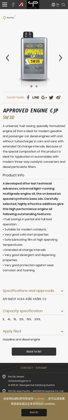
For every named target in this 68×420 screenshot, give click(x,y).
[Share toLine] (35, 97)
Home (10, 17)
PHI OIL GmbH (16, 376)
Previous (7, 57)
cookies (39, 398)
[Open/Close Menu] (4, 4)
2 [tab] (37, 86)
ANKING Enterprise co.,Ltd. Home (33, 4)
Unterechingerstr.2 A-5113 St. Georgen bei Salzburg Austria (31, 383)
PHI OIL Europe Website (20, 4)
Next (60, 57)
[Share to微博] (58, 97)
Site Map (41, 368)
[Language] (55, 4)
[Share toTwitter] (51, 97)
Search (63, 4)
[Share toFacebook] (28, 97)
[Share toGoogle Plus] (44, 97)
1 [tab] (31, 86)
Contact (26, 368)
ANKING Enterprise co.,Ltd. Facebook (13, 4)
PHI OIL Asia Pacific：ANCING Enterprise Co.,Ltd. (36, 391)
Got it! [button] (34, 412)
